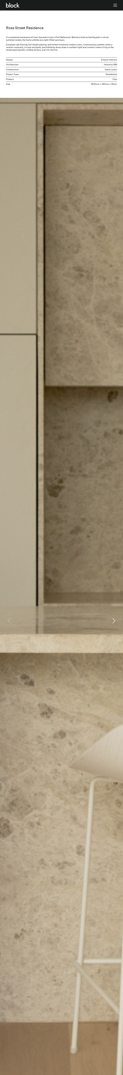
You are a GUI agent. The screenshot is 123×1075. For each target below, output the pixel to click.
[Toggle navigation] (115, 5)
